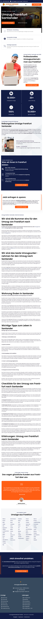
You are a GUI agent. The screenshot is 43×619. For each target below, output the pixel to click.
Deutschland (7, 268)
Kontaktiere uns (12, 248)
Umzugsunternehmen (20, 584)
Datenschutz (27, 617)
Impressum (20, 617)
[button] (26, 4)
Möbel (29, 236)
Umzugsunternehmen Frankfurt (16, 614)
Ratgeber (15, 617)
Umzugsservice (8, 233)
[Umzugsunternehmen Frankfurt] (11, 4)
